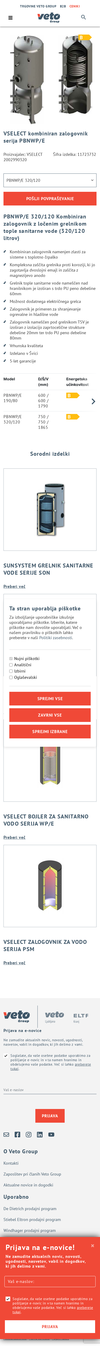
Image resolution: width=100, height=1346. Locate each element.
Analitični (22, 664)
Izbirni (20, 671)
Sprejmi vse (50, 698)
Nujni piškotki (27, 658)
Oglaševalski (25, 677)
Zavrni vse (50, 715)
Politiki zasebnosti (55, 637)
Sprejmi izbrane (50, 731)
